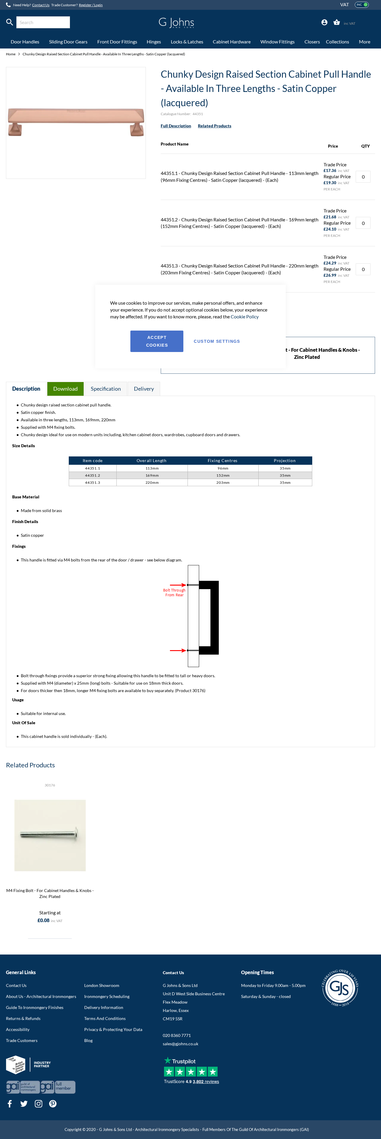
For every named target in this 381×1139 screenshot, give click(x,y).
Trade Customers (22, 1040)
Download (65, 388)
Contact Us (40, 5)
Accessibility (17, 1029)
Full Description (176, 125)
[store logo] (176, 23)
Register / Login (91, 5)
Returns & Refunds (23, 1018)
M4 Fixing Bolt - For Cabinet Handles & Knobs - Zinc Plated (50, 893)
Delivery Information (103, 1007)
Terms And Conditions (105, 1018)
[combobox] (43, 22)
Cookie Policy (245, 316)
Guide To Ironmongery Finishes (34, 1007)
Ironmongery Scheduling (106, 996)
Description (26, 388)
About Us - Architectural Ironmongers (41, 996)
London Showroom (101, 985)
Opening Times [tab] (257, 972)
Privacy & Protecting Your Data (113, 1029)
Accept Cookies (157, 341)
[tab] (324, 22)
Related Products (214, 125)
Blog (88, 1040)
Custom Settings (217, 341)
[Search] (9, 22)
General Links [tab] (21, 972)
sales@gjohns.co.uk (180, 1043)
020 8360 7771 (177, 1035)
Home (11, 54)
